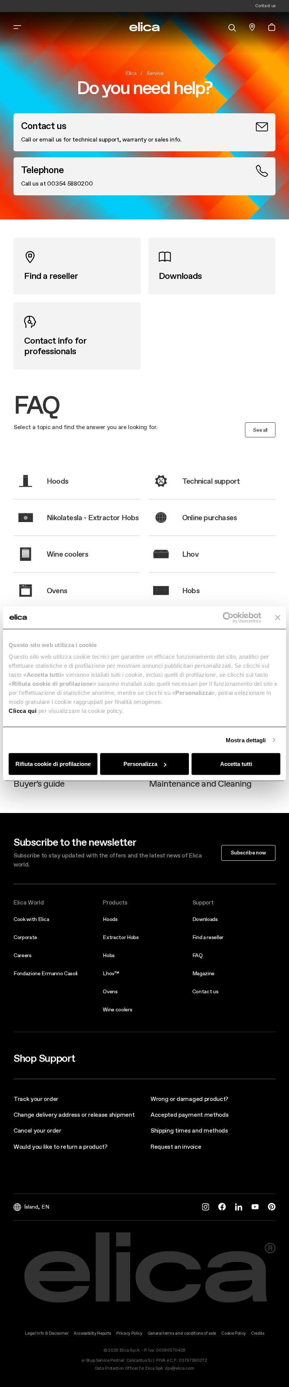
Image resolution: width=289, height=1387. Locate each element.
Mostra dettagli (246, 740)
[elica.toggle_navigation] (17, 27)
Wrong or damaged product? (189, 1099)
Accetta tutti (236, 764)
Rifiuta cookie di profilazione (53, 764)
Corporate (25, 937)
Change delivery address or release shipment (74, 1114)
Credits (257, 1333)
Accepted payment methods (189, 1114)
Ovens (110, 991)
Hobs (109, 955)
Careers (23, 955)
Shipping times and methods (189, 1130)
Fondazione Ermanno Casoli (46, 973)
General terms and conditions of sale (182, 1333)
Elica (130, 73)
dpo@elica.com (179, 1368)
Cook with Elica (31, 919)
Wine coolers (117, 1009)
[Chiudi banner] (277, 617)
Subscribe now (248, 852)
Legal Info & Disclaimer (46, 1333)
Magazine (203, 973)
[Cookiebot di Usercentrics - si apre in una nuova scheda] (228, 617)
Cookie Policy (233, 1333)
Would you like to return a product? (61, 1146)
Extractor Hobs (121, 937)
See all (260, 430)
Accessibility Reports (92, 1333)
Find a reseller (208, 937)
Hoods (110, 919)
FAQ (197, 955)
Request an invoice (176, 1146)
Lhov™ (111, 973)
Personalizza (140, 764)
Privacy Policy (129, 1333)
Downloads (205, 919)
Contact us (205, 991)
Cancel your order (37, 1130)
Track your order (36, 1099)
